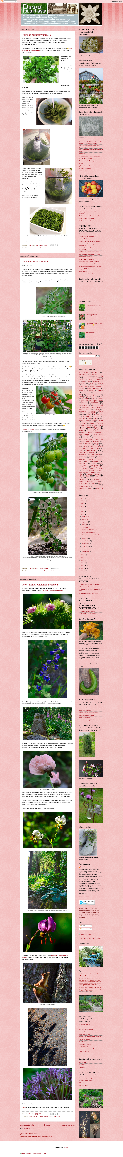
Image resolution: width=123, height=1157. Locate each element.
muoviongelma (97, 437)
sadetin (85, 465)
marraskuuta (86, 516)
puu (98, 448)
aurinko (81, 376)
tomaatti (49, 571)
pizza (85, 446)
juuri (88, 396)
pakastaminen (33, 248)
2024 (82, 503)
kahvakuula (100, 398)
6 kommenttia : (43, 245)
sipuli (92, 472)
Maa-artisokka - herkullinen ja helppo (89, 254)
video (99, 483)
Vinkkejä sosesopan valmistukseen (88, 712)
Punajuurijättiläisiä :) (84, 269)
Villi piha (81, 1053)
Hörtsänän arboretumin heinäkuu (40, 584)
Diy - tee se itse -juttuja (85, 158)
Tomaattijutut (82, 153)
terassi (89, 478)
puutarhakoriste (82, 456)
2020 (82, 514)
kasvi (42, 1116)
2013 (82, 571)
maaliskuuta (85, 546)
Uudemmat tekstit (27, 1125)
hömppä (91, 390)
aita (80, 372)
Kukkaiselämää (83, 1031)
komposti (96, 414)
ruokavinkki (83, 463)
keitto (93, 407)
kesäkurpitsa (83, 411)
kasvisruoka (83, 405)
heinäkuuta (85, 527)
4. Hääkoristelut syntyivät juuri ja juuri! (89, 584)
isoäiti (99, 393)
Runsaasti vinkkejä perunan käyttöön (89, 707)
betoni (96, 376)
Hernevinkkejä (83, 239)
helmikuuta (85, 549)
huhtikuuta (85, 543)
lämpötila (82, 431)
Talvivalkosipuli (83, 271)
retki (99, 457)
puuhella (81, 450)
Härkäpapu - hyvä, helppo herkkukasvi (89, 241)
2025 (82, 501)
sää (80, 476)
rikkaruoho (82, 459)
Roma (99, 459)
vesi (93, 483)
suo (99, 472)
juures (81, 397)
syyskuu (90, 474)
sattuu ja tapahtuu (98, 467)
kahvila (82, 400)
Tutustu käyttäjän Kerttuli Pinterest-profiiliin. (90, 939)
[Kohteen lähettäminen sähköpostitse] (51, 245)
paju (102, 439)
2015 (82, 565)
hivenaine (92, 386)
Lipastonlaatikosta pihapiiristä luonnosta (90, 1036)
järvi (102, 396)
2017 (82, 560)
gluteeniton (100, 379)
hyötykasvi (96, 388)
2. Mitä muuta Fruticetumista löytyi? (89, 613)
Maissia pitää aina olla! (85, 256)
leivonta (101, 425)
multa (101, 436)
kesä (88, 409)
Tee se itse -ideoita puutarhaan (87, 1049)
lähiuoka (91, 429)
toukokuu (81, 481)
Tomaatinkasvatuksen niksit (86, 273)
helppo (93, 384)
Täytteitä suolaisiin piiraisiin (86, 715)
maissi (83, 432)
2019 (82, 555)
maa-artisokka (93, 431)
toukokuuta (85, 541)
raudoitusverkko (92, 456)
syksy (81, 474)
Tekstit (83, 925)
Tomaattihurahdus (84, 1051)
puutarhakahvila (96, 454)
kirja (102, 413)
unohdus (81, 483)
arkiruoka (82, 374)
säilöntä (40, 248)
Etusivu (47, 1125)
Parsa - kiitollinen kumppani (86, 259)
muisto (95, 436)
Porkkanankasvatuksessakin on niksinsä (90, 266)
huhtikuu (98, 386)
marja (90, 432)
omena (91, 439)
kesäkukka (97, 409)
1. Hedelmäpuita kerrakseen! (87, 611)
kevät (101, 411)
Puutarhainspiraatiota (85, 168)
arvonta (95, 374)
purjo (92, 448)
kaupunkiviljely (85, 407)
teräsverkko (98, 478)
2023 (82, 506)
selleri (93, 468)
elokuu (85, 378)
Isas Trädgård (83, 1062)
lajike (38, 571)
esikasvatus (82, 379)
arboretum (32, 1116)
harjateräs (82, 383)
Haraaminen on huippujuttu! (86, 218)
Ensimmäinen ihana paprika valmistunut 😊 (94, 324)
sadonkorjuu (94, 465)
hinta (86, 386)
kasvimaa (82, 404)
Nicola (80, 439)
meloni (95, 434)
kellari (99, 407)
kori (102, 414)
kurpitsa (94, 420)
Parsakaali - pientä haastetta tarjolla (89, 261)
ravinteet (101, 456)
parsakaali (88, 443)
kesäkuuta (85, 538)
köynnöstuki (99, 422)
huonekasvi (82, 388)
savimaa (85, 468)
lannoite (91, 423)
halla (89, 381)
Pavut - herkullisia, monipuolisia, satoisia (90, 264)
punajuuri (85, 448)
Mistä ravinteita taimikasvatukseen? (89, 216)
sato (87, 467)
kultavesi (81, 420)
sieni (84, 470)
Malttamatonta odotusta (35, 261)
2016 (82, 563)
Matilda (80, 434)
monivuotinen (86, 436)
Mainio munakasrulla (84, 717)
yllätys (97, 488)
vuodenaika (82, 488)
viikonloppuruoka (84, 486)
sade (101, 463)
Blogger (66, 1147)
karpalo (95, 400)
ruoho (80, 461)
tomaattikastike (96, 479)
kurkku (87, 420)
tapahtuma (81, 478)
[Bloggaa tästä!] (53, 245)
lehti (88, 425)
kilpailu (93, 413)
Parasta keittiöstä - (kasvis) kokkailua (89, 156)
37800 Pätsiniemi (83, 1083)
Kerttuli (81, 409)
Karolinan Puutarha (84, 1024)
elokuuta (84, 524)
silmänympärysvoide (83, 472)
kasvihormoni (82, 1027)
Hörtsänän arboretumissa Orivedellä (53, 590)
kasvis (95, 404)
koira (89, 414)
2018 (82, 557)
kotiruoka (86, 416)
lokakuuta (85, 519)
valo (86, 483)
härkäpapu (81, 390)
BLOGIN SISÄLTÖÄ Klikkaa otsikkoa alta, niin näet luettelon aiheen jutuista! (90, 142)
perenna (81, 445)
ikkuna (87, 393)
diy (102, 376)
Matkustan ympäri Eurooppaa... (88, 161)
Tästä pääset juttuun (28, 429)
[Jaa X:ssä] (55, 245)
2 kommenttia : (43, 1114)
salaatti (81, 467)
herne (99, 384)
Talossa (81, 163)
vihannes (55, 571)
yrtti (45, 248)
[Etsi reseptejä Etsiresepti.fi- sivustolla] (85, 934)
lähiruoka (81, 429)
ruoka (87, 461)
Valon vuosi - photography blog (87, 1078)
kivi (83, 414)
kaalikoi (94, 398)
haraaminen (96, 381)
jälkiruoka (94, 396)
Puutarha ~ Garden (54, 1116)
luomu (96, 427)
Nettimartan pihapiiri (84, 1039)
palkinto (96, 441)
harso (92, 383)
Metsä (101, 434)
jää (82, 398)
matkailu (87, 434)
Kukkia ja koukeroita (84, 1034)
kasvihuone (32, 571)
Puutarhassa (82, 1041)
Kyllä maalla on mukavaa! (86, 166)
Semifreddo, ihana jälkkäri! (86, 720)
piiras (80, 446)
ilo (94, 393)
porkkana (100, 446)
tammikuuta (85, 551)
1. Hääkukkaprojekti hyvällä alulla (88, 593)
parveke (96, 443)
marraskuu (98, 432)
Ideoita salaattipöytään (85, 710)
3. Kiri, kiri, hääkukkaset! (85, 586)
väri (60, 571)
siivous (99, 470)
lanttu (83, 425)
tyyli (99, 481)
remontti (84, 457)
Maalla (101, 431)
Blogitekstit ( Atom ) (29, 1128)
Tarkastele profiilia (84, 896)
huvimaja (89, 388)
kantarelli (88, 400)
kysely (84, 422)
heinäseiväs (85, 384)
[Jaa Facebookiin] (57, 245)
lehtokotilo (94, 425)
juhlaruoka (96, 395)
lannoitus (100, 423)
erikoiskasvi (95, 378)
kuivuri (89, 418)
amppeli (86, 372)
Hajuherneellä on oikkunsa (86, 236)
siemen (100, 468)
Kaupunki (100, 405)
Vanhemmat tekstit (68, 1125)
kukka (46, 1116)
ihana (38, 1116)
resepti (91, 457)
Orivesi (97, 439)
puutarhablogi (83, 454)
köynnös (91, 422)
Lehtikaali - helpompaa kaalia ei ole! (89, 251)
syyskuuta (85, 522)
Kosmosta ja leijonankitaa (86, 1029)
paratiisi (80, 443)
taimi (88, 476)
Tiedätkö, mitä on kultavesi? (86, 221)
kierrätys (86, 413)
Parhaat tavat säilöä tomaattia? (91, 315)
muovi (90, 437)
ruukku (94, 463)
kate (93, 405)
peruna (90, 445)
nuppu (85, 439)
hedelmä (100, 383)
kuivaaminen (82, 418)
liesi (84, 427)
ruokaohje (95, 461)
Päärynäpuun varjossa (85, 1044)
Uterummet (82, 1064)
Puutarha (43, 571)
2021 (82, 511)
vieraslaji (81, 485)
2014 (82, 568)
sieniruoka (92, 470)
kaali (86, 398)
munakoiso (84, 437)
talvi (97, 476)
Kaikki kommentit (86, 928)
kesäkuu (93, 411)
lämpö (97, 429)
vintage (97, 486)
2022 (82, 509)
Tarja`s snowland (83, 1085)
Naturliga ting (82, 1067)
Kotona (98, 416)
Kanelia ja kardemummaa (86, 1080)
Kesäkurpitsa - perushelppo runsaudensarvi (86, 248)
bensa (89, 376)
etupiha (91, 379)
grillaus (83, 381)
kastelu (101, 400)
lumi (88, 427)
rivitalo (91, 459)
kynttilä (101, 420)
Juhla (88, 395)
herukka (81, 386)
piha (97, 445)
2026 (82, 498)
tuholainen (90, 481)
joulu (80, 395)
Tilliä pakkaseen (90, 332)
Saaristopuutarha (83, 1046)
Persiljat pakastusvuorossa (36, 34)
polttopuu (92, 446)
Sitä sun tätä (82, 170)
